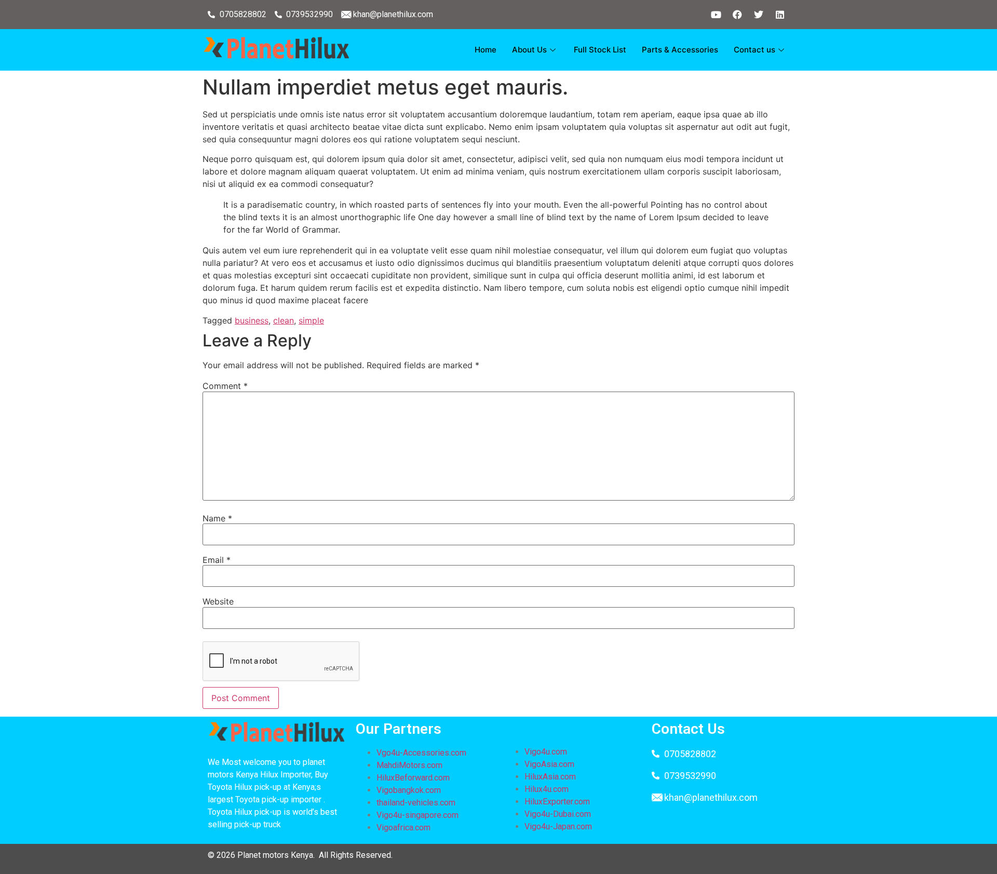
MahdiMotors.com (409, 765)
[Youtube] (716, 14)
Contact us (754, 50)
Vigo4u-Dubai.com (557, 814)
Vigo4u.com (545, 752)
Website (218, 601)
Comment (225, 386)
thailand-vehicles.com (416, 803)
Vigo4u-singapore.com (417, 815)
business (251, 320)
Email (217, 560)
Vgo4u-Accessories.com (421, 753)
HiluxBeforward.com (413, 778)
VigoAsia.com (549, 764)
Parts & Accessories (680, 50)
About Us (529, 50)
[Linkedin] (780, 14)
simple (311, 320)
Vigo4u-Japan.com (558, 826)
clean (283, 320)
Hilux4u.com (546, 789)
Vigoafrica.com (403, 827)
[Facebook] (737, 14)
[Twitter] (758, 14)
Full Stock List (600, 50)
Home (485, 50)
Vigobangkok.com (408, 790)
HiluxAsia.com (550, 777)
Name (217, 518)
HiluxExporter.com (557, 801)
